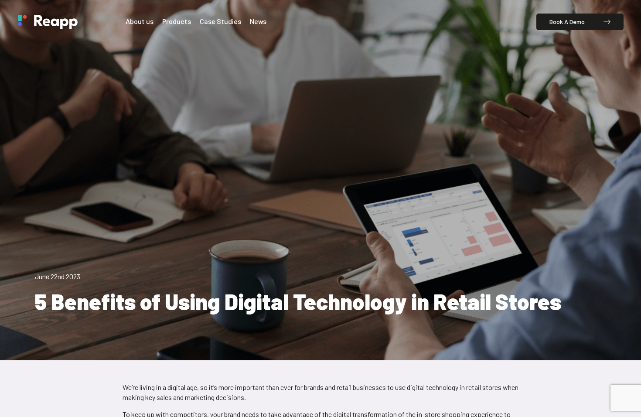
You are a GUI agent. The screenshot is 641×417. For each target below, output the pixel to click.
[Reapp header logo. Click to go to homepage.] (47, 22)
